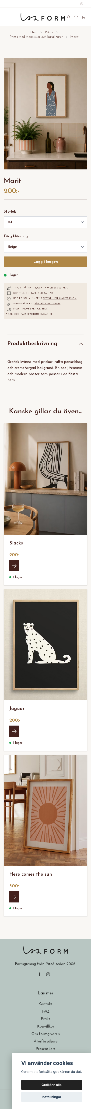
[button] (79, 115)
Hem (33, 32)
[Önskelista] (76, 17)
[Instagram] (48, 974)
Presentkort (46, 1049)
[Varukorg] (83, 17)
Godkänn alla (52, 1085)
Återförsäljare (45, 1041)
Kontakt (45, 1004)
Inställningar (51, 1097)
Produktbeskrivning (32, 344)
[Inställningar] (82, 4)
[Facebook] (39, 974)
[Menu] (8, 17)
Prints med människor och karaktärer (36, 37)
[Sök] (68, 17)
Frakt (45, 1019)
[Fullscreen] (45, 113)
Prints (49, 32)
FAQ (45, 1012)
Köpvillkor (45, 1026)
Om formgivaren (46, 1034)
